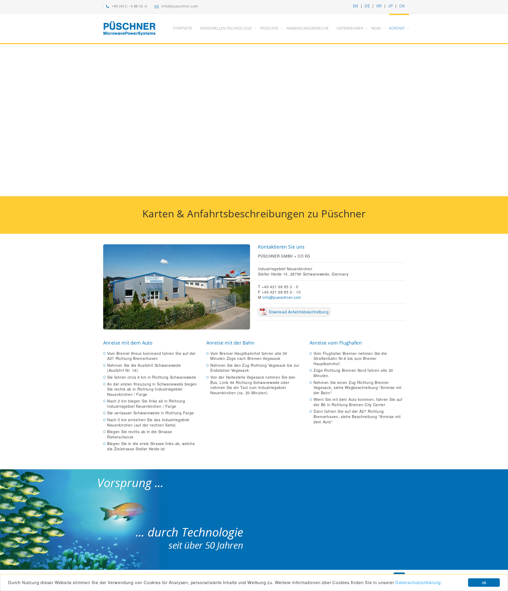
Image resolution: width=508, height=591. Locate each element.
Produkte (269, 28)
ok (484, 582)
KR (379, 5)
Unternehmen (350, 28)
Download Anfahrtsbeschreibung (299, 311)
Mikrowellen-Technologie (226, 28)
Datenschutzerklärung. (418, 582)
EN (355, 5)
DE (367, 5)
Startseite (182, 28)
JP (390, 5)
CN (402, 5)
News (376, 28)
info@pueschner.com (281, 297)
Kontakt (397, 28)
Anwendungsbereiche (307, 28)
